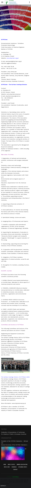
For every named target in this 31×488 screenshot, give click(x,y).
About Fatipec (11, 464)
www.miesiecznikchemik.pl (20, 280)
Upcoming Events (22, 467)
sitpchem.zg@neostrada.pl (8, 63)
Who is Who (7, 467)
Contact (15, 469)
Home (3, 23)
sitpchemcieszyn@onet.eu (13, 96)
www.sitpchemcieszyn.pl (14, 94)
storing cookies (4, 483)
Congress (14, 467)
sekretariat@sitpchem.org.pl (14, 61)
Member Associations (13, 23)
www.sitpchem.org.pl (13, 58)
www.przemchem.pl (7, 290)
